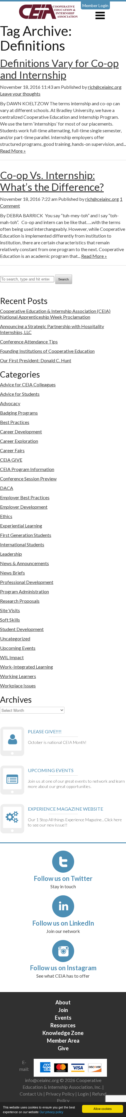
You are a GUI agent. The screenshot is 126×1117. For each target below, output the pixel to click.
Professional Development (26, 582)
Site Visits (10, 610)
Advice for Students (20, 394)
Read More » (13, 150)
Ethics (6, 516)
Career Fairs (12, 450)
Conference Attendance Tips (29, 341)
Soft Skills (10, 619)
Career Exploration (19, 441)
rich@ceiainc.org (105, 87)
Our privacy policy (51, 1112)
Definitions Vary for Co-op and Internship (59, 69)
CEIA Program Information (27, 469)
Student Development (22, 629)
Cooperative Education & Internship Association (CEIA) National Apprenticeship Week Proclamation (55, 314)
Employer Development (23, 507)
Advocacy (10, 403)
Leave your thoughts (20, 93)
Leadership (11, 554)
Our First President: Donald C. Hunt (35, 360)
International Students (22, 544)
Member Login (95, 5)
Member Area (63, 1040)
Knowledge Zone (63, 1033)
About (63, 1002)
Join (63, 1010)
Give (63, 1048)
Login (83, 1093)
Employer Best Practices (25, 497)
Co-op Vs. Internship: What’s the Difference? (52, 181)
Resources (63, 1025)
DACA (6, 488)
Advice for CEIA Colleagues (28, 384)
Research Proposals (20, 601)
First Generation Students (25, 535)
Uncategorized (15, 638)
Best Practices (14, 422)
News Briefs (12, 572)
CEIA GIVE (11, 460)
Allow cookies (102, 1108)
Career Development (21, 431)
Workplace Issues (18, 685)
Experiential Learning (21, 525)
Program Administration (24, 591)
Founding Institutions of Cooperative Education (47, 351)
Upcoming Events (17, 648)
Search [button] (63, 279)
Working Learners (18, 676)
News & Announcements (24, 563)
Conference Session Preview (28, 478)
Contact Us (31, 1093)
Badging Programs (19, 412)
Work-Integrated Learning (26, 666)
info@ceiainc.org (42, 1080)
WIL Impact (12, 657)
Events (63, 1017)
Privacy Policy (60, 1093)
